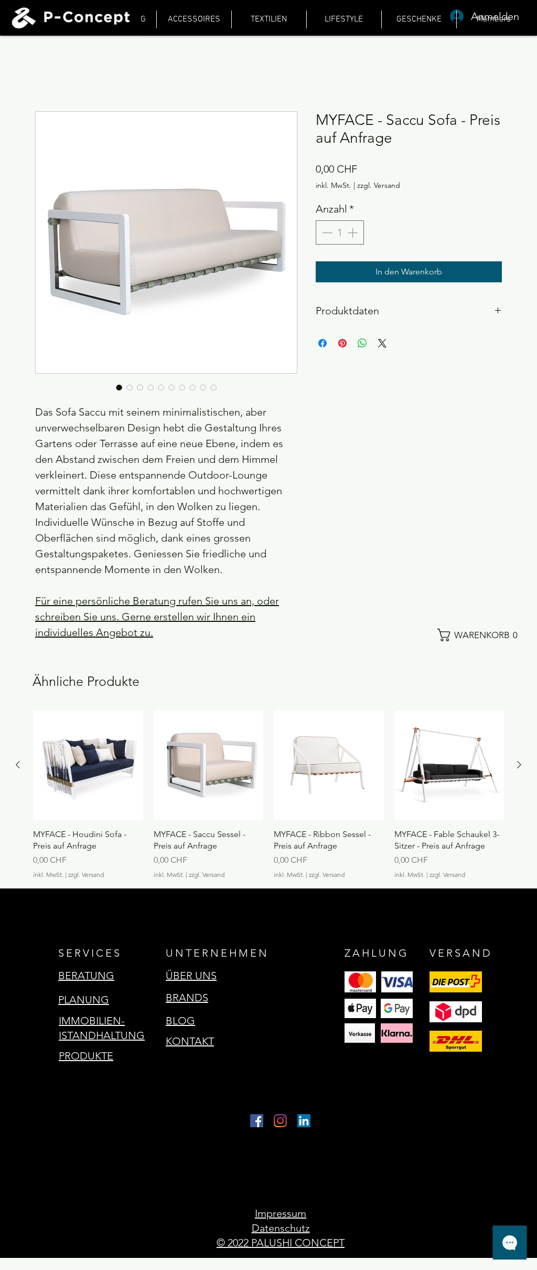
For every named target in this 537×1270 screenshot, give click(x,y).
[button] (482, 635)
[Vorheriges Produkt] (18, 764)
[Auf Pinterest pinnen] (342, 343)
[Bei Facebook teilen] (322, 343)
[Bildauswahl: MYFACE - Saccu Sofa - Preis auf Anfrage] (119, 387)
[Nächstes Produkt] (519, 764)
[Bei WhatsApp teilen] (362, 343)
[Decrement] (326, 232)
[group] (268, 795)
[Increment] (353, 232)
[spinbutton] (340, 232)
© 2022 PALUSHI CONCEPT (281, 1242)
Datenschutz (281, 1228)
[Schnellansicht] (88, 765)
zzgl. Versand (378, 185)
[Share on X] (382, 343)
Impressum (280, 1213)
